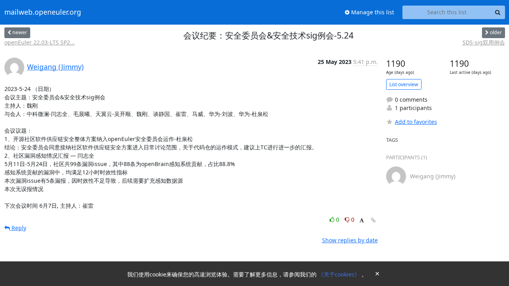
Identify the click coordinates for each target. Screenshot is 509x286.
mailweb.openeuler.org (42, 12)
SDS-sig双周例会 (483, 42)
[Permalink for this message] (373, 220)
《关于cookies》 (339, 274)
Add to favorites (416, 122)
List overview (403, 84)
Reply (18, 228)
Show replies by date (350, 240)
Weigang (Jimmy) (55, 67)
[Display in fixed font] (361, 220)
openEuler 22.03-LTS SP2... (39, 42)
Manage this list (372, 12)
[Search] (498, 12)
